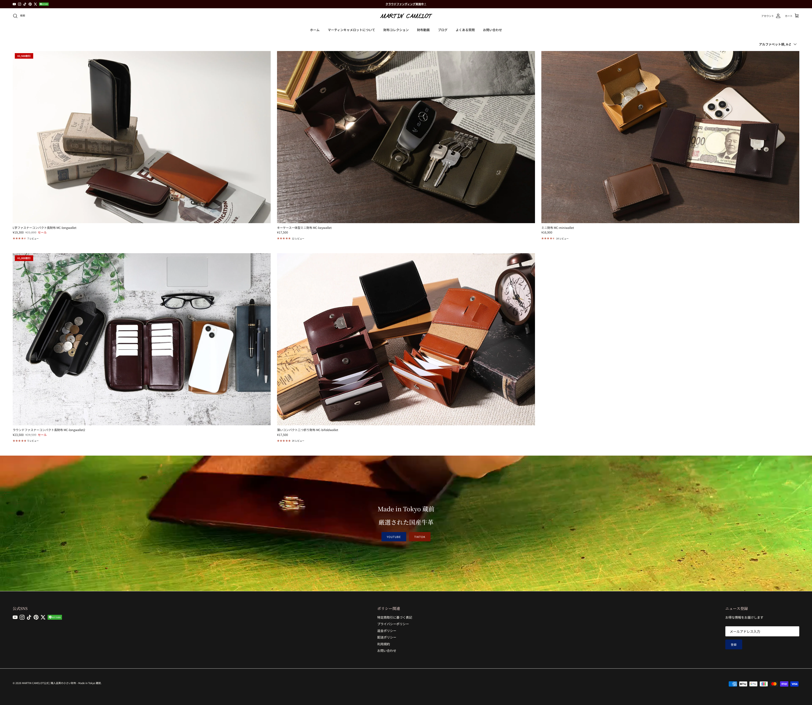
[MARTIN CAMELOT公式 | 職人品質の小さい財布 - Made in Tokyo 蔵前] (406, 15)
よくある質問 (465, 30)
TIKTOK (419, 537)
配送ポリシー (386, 637)
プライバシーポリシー (393, 624)
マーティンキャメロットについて (351, 30)
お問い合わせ (492, 30)
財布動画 (423, 30)
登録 (734, 645)
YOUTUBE (394, 537)
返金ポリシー (386, 630)
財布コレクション (396, 30)
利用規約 (383, 644)
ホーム (315, 30)
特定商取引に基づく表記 (394, 617)
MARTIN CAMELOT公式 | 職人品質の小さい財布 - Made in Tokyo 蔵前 (61, 683)
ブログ (442, 30)
